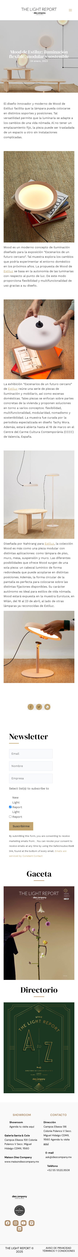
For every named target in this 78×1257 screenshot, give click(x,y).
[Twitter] (39, 707)
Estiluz (8, 271)
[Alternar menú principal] (70, 10)
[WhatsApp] (47, 707)
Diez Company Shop (54, 687)
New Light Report (17, 802)
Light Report (17, 814)
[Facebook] (31, 707)
